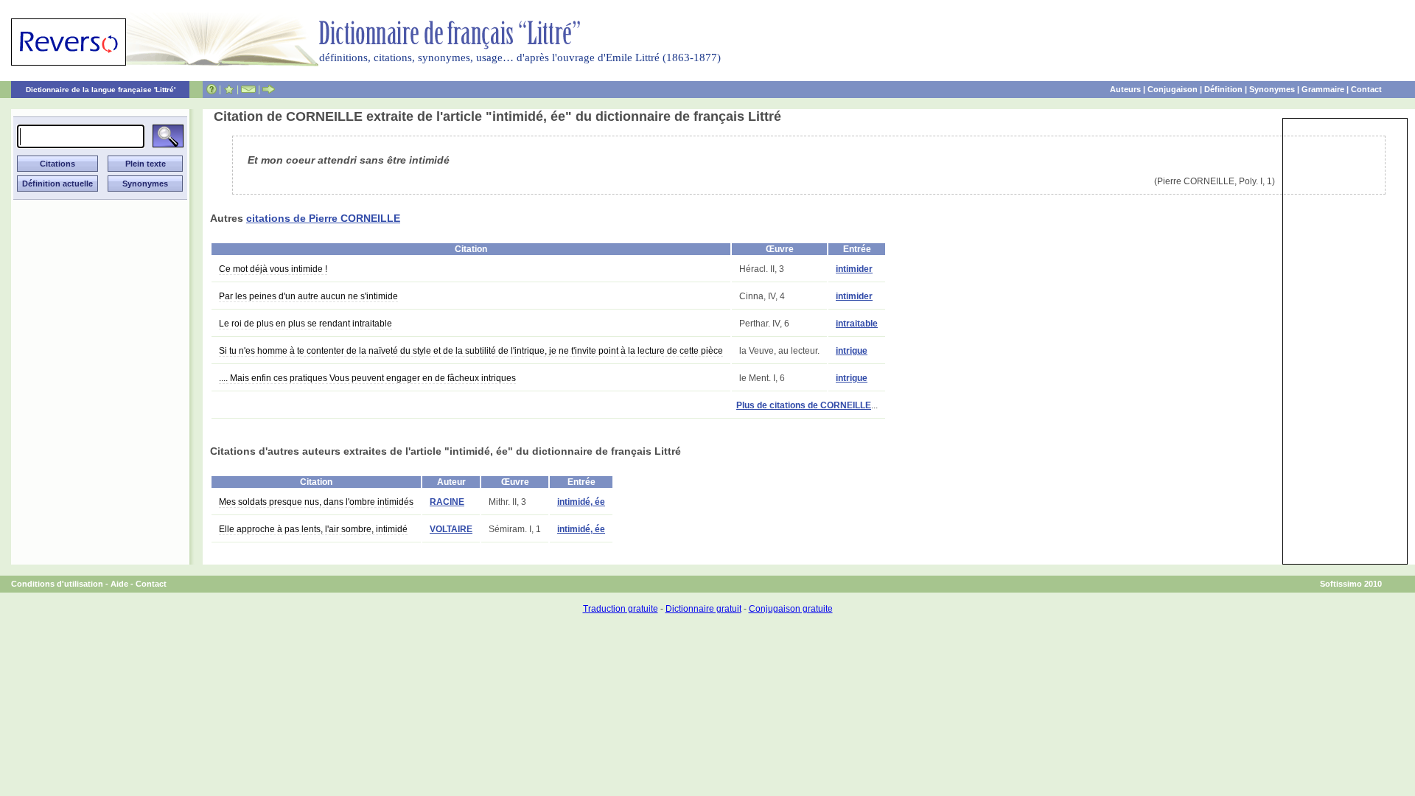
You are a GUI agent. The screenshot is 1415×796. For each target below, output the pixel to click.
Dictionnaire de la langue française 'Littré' (100, 89)
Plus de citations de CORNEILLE (803, 405)
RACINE (447, 502)
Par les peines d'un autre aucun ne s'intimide (308, 296)
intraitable (857, 323)
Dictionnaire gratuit (703, 609)
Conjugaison (1172, 89)
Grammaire (1323, 89)
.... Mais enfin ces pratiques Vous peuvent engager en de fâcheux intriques (367, 378)
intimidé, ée (581, 502)
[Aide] (211, 89)
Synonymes (1272, 89)
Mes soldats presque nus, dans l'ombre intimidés (316, 502)
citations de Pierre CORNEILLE (323, 218)
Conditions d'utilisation (57, 583)
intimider (854, 269)
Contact (1366, 89)
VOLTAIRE (451, 529)
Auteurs (1125, 89)
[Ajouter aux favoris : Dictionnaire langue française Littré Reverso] (228, 89)
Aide (119, 583)
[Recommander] (268, 89)
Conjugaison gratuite (791, 609)
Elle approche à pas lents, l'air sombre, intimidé (313, 529)
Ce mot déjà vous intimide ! (273, 269)
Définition (1223, 89)
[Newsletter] (248, 89)
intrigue (851, 351)
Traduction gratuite (620, 609)
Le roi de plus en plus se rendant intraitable (305, 323)
